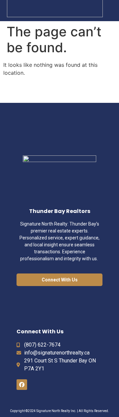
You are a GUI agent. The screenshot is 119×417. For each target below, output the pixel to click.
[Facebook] (22, 384)
